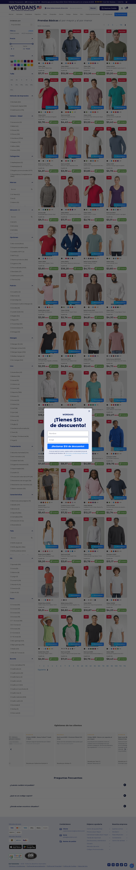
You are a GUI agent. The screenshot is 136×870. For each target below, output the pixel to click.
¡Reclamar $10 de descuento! (68, 446)
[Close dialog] (89, 411)
